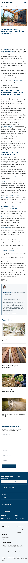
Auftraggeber (14, 35)
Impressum (16, 558)
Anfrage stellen (13, 481)
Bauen (20, 35)
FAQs (20, 545)
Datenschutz (24, 558)
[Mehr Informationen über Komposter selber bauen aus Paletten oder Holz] (14, 380)
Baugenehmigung (5, 216)
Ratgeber (3, 6)
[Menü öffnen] (25, 2)
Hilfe (3, 539)
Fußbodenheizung (18, 177)
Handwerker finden (6, 529)
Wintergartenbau (10, 6)
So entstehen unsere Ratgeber (9, 313)
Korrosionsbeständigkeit (17, 80)
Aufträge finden (20, 529)
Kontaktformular (18, 546)
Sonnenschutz (18, 135)
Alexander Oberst (7, 41)
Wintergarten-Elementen (7, 51)
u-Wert (3, 181)
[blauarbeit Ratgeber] (7, 2)
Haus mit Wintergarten (8, 250)
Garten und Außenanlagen (17, 36)
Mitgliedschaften (20, 532)
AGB (10, 558)
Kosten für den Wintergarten (8, 269)
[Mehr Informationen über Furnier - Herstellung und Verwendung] (14, 355)
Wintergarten (6, 49)
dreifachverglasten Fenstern (8, 126)
